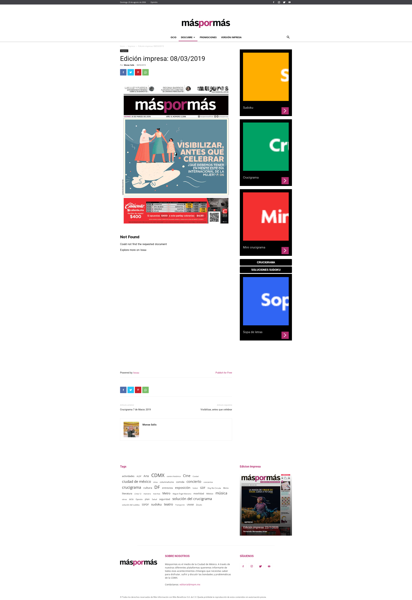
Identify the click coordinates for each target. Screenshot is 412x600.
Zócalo (199, 504)
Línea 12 (137, 493)
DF (157, 487)
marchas (156, 493)
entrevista (167, 487)
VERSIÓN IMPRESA (231, 37)
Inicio (122, 46)
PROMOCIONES (208, 37)
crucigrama (131, 487)
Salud (154, 499)
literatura (127, 493)
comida (180, 481)
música (221, 493)
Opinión (154, 2)
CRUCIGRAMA (266, 262)
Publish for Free (223, 372)
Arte (146, 476)
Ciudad (196, 476)
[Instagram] (278, 2)
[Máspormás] (206, 23)
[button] (288, 37)
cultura (147, 488)
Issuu (136, 372)
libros (226, 488)
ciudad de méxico (136, 481)
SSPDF (145, 504)
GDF (202, 487)
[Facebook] (273, 2)
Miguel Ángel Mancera (182, 493)
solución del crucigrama (192, 498)
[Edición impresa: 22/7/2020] (266, 505)
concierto (194, 481)
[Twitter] (284, 2)
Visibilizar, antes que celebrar (216, 409)
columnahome (167, 482)
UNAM (190, 504)
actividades (128, 476)
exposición (182, 487)
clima (155, 482)
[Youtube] (289, 2)
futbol (195, 488)
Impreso (131, 46)
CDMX (157, 475)
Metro (166, 493)
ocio (131, 499)
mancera (147, 493)
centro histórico (174, 476)
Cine (186, 475)
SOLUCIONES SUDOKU (266, 269)
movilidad (198, 493)
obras (124, 499)
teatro (168, 504)
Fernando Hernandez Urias (255, 531)
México (209, 493)
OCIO (173, 37)
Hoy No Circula (214, 488)
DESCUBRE (186, 37)
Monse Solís (129, 65)
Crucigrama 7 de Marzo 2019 (135, 409)
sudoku (156, 504)
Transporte (180, 505)
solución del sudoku (131, 504)
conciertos (208, 482)
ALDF (139, 476)
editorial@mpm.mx (190, 584)
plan (147, 499)
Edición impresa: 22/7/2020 (260, 527)
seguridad (164, 499)
